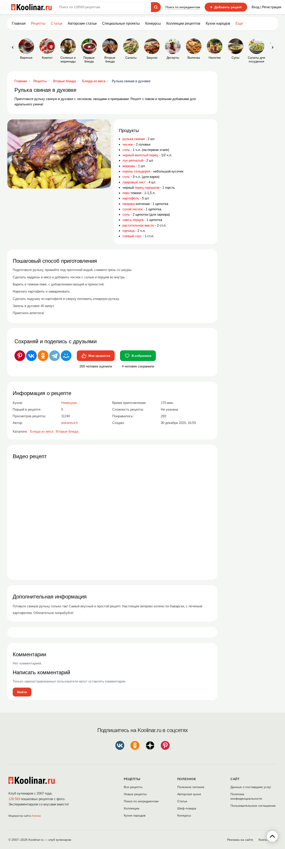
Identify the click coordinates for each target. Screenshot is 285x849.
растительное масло (138, 225)
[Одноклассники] (43, 355)
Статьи (182, 801)
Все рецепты (133, 787)
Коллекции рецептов (183, 23)
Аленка (36, 815)
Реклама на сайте (240, 839)
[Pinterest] (19, 355)
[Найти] (156, 7)
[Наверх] (272, 836)
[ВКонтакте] (31, 355)
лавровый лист (134, 182)
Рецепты (38, 23)
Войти (22, 692)
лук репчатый (132, 160)
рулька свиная (133, 139)
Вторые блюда (67, 431)
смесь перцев (133, 220)
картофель (130, 198)
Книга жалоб (268, 839)
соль (126, 150)
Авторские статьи (82, 23)
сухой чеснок (132, 209)
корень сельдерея (136, 171)
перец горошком (147, 187)
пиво (126, 193)
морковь (128, 166)
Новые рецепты (135, 794)
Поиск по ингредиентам (182, 7)
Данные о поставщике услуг (250, 787)
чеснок (127, 144)
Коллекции (131, 808)
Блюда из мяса (41, 431)
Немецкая (69, 403)
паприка (128, 204)
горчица (128, 231)
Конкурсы (153, 23)
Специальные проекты (121, 23)
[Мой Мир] (66, 355)
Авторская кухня (189, 794)
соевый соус (132, 236)
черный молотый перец (140, 155)
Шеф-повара (186, 808)
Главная (19, 23)
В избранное (141, 355)
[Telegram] (54, 355)
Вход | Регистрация (266, 7)
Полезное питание (190, 787)
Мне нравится (99, 355)
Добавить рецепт (226, 7)
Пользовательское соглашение (253, 805)
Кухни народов (218, 23)
